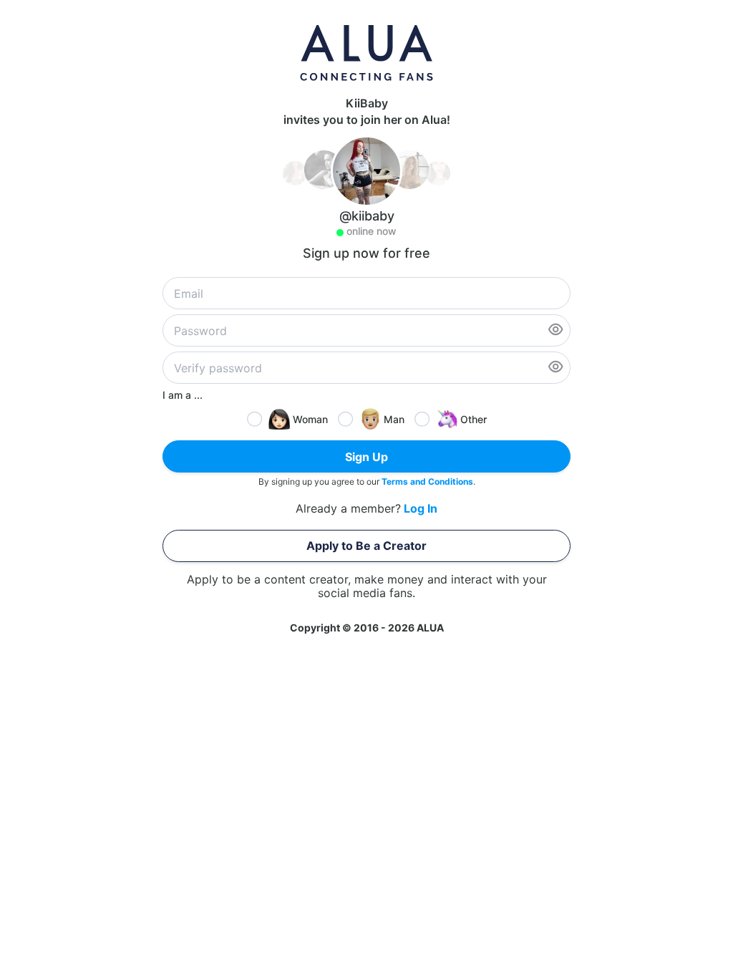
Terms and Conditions (427, 481)
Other (473, 419)
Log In (420, 508)
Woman (310, 419)
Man (394, 419)
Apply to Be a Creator (366, 545)
